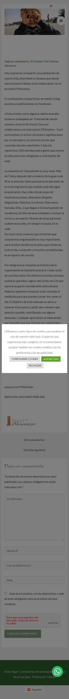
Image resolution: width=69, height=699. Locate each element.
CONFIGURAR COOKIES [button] (25, 358)
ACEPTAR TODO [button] (50, 359)
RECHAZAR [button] (35, 365)
